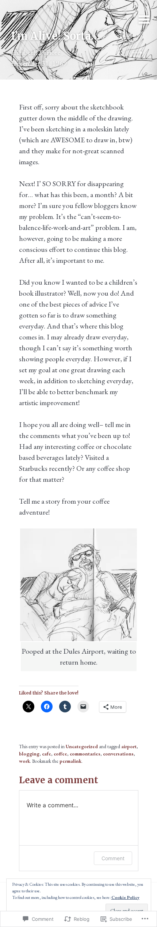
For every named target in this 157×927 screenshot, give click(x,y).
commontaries (85, 754)
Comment (113, 858)
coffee (60, 754)
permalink (70, 761)
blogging (29, 754)
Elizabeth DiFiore (35, 52)
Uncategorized (82, 746)
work (24, 761)
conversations (118, 754)
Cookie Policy (125, 897)
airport (129, 746)
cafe (46, 754)
